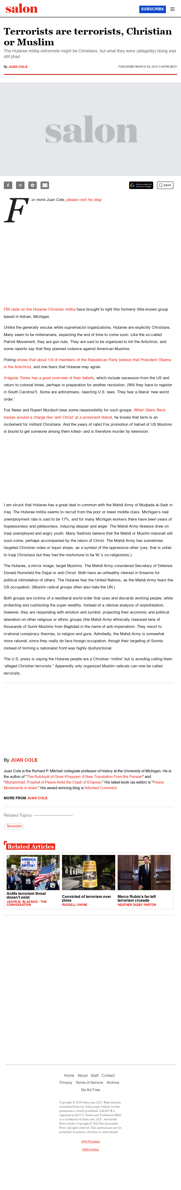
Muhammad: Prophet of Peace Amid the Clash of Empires (53, 782)
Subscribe (152, 9)
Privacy (66, 1083)
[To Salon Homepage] (22, 8)
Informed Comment (100, 788)
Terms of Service (89, 1083)
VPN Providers (90, 1141)
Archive (113, 1083)
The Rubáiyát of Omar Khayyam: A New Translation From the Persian (84, 777)
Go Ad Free (90, 1090)
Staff (94, 1076)
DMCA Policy (90, 1149)
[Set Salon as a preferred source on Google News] (141, 185)
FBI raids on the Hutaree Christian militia (39, 310)
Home (69, 1076)
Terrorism (14, 826)
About (82, 1076)
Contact (108, 1076)
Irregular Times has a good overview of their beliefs (49, 378)
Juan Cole (18, 67)
